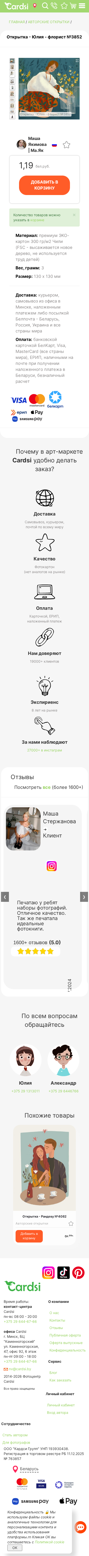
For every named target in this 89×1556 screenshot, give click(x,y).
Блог (53, 1372)
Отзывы (56, 1328)
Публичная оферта (65, 1335)
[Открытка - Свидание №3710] (12, 94)
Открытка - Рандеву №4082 (44, 1216)
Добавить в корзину (29, 1236)
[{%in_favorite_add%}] (70, 1223)
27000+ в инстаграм (44, 750)
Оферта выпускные (66, 1343)
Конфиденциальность (67, 1350)
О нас (54, 1313)
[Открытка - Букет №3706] (12, 67)
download (56, 1387)
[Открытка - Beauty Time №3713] (12, 111)
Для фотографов (16, 1442)
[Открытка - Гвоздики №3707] (12, 74)
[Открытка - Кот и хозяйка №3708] (12, 81)
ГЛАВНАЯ (17, 22)
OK (14, 1548)
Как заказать (60, 1380)
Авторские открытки (48, 22)
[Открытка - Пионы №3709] (12, 87)
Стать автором (15, 1435)
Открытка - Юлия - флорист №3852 (44, 36)
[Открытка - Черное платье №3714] (12, 116)
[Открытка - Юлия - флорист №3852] (12, 60)
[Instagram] (48, 1272)
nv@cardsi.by (19, 1369)
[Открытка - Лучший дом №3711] (12, 100)
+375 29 (25, 1091)
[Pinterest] (78, 1272)
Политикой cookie (49, 1542)
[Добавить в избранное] (66, 144)
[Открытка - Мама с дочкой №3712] (12, 106)
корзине (37, 220)
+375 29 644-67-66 (20, 1321)
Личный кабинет (61, 1405)
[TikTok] (63, 1272)
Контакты (57, 1320)
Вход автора (57, 1412)
